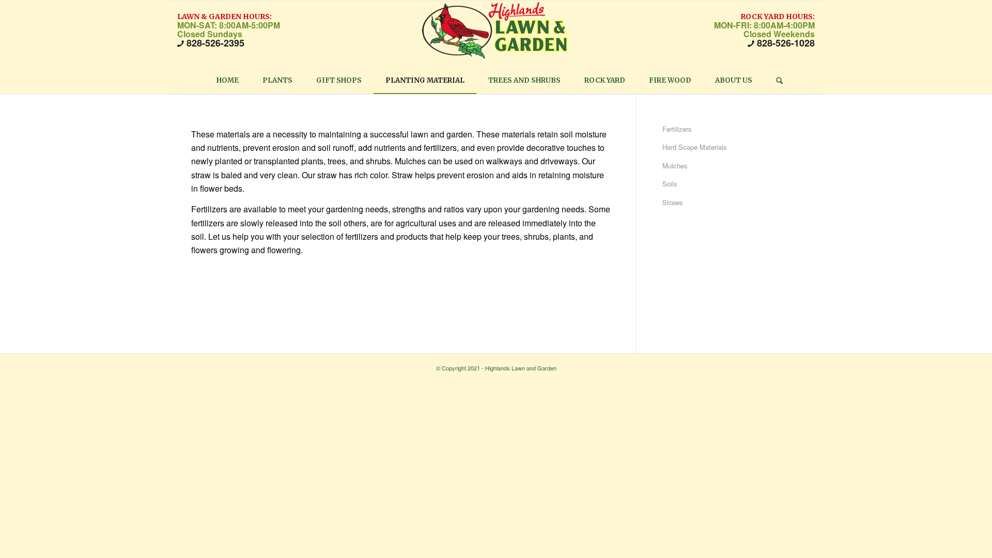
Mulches (675, 166)
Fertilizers (677, 129)
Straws (672, 202)
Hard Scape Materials (694, 147)
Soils (669, 184)
